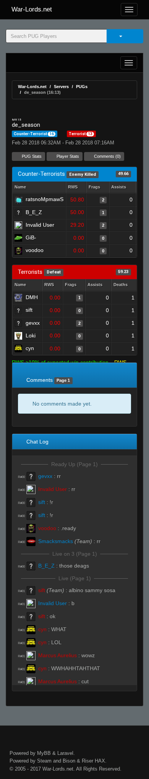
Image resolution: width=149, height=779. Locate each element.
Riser (87, 761)
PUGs (81, 86)
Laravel (65, 753)
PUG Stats (31, 156)
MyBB (44, 753)
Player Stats (67, 156)
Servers (61, 86)
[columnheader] (76, 187)
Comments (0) (107, 156)
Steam (44, 761)
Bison (69, 761)
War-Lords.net (31, 9)
